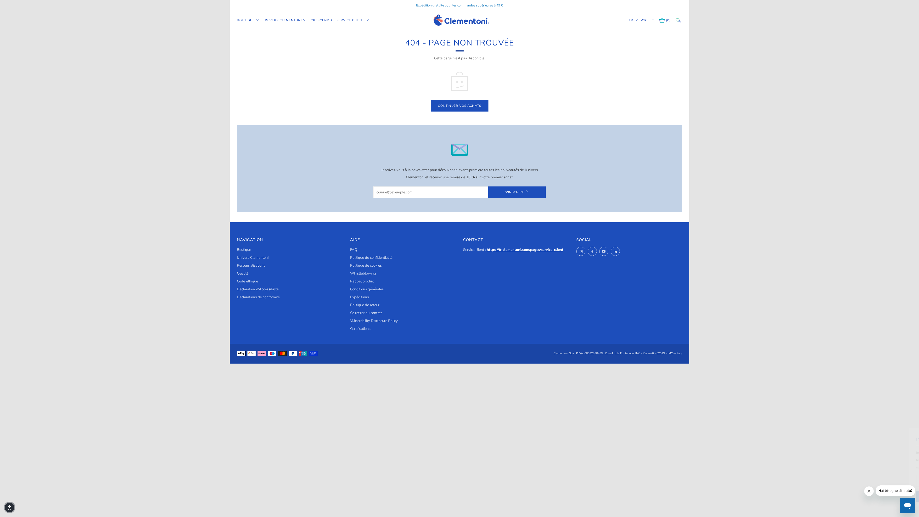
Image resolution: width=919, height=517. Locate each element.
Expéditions (359, 297)
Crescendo (321, 20)
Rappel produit (362, 281)
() (668, 20)
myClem (644, 20)
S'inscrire (514, 192)
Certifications (360, 328)
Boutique (246, 20)
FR (631, 20)
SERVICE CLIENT (350, 20)
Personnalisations (251, 265)
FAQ (353, 249)
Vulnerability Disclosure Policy (374, 320)
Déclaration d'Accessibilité (258, 289)
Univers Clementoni (282, 20)
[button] (9, 507)
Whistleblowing (363, 273)
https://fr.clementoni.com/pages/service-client (525, 249)
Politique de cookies (366, 265)
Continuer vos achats (459, 106)
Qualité (242, 273)
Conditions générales (367, 289)
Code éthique (247, 281)
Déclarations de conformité (258, 297)
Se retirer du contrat (366, 312)
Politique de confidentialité (371, 257)
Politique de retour (364, 305)
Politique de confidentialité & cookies (842, 497)
